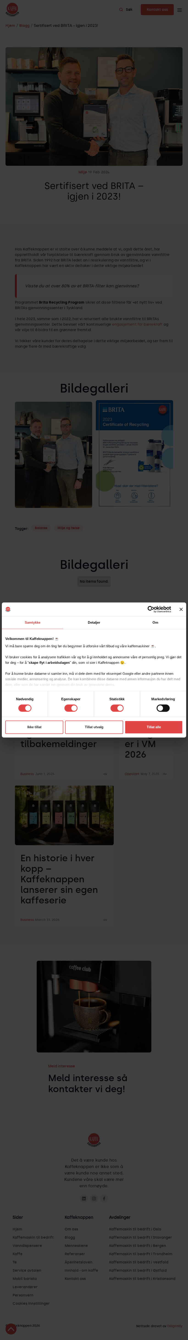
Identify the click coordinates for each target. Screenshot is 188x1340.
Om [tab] (155, 622)
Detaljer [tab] (94, 622)
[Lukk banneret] (181, 609)
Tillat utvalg (94, 727)
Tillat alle (154, 727)
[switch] (70, 708)
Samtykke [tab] (33, 622)
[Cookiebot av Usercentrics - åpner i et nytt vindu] (151, 609)
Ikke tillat (34, 727)
